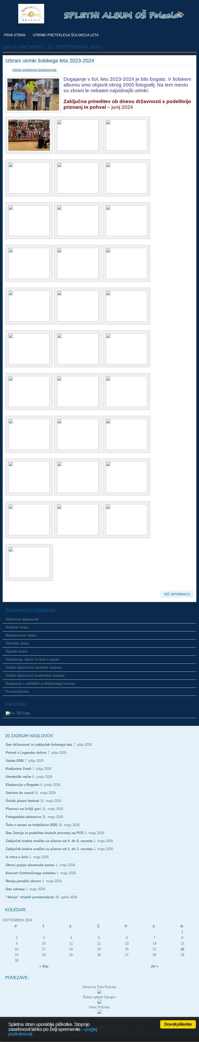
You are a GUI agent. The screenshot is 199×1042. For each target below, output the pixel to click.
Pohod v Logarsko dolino (26, 753)
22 (182, 949)
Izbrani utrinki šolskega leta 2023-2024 (49, 60)
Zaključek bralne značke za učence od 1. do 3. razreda (49, 849)
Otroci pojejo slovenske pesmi (30, 865)
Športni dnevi (16, 651)
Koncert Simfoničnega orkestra (30, 873)
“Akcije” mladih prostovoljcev (30, 897)
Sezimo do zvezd (19, 793)
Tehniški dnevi (17, 643)
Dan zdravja (15, 889)
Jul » (154, 966)
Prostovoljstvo (17, 691)
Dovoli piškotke (178, 1024)
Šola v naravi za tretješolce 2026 (31, 825)
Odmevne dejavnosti (22, 619)
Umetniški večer (18, 777)
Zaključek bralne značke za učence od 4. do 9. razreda (49, 841)
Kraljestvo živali (18, 769)
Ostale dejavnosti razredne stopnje (33, 667)
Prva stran (14, 35)
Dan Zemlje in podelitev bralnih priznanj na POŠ (45, 833)
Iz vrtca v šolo (17, 857)
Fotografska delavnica (23, 817)
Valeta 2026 (15, 761)
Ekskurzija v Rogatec (22, 785)
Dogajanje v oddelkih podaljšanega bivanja (40, 683)
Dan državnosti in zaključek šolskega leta (39, 745)
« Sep (43, 966)
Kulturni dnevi (17, 627)
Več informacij (177, 594)
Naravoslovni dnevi (21, 635)
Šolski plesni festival (22, 801)
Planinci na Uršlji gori (23, 809)
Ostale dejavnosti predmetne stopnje (35, 675)
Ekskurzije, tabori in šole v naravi (33, 659)
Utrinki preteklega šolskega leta (66, 35)
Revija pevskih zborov (23, 881)
